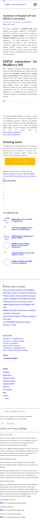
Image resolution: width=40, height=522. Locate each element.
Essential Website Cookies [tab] (8, 459)
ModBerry (6, 174)
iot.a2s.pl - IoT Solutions (10, 343)
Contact (5, 395)
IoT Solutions (7, 389)
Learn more (10, 423)
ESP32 (23, 171)
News (13, 24)
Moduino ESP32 (8, 384)
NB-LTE (12, 176)
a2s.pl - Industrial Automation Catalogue (15, 350)
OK (3, 423)
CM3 (8, 171)
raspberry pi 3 (25, 176)
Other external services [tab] (7, 481)
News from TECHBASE (15, 287)
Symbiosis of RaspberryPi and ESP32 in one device (19, 17)
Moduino (5, 24)
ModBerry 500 (13, 174)
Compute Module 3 (27, 22)
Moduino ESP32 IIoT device (11, 346)
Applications (7, 375)
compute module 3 (15, 171)
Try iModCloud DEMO (10, 358)
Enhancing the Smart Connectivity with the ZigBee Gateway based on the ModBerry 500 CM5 (18, 304)
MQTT (9, 24)
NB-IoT (7, 176)
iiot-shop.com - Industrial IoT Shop (13, 341)
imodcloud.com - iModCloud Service (14, 348)
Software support (9, 378)
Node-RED (18, 176)
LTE (31, 171)
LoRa (27, 171)
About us (6, 386)
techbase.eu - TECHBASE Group (13, 339)
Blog (4, 392)
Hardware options (9, 381)
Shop (6, 398)
